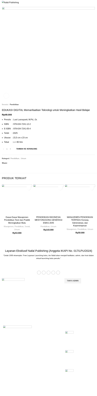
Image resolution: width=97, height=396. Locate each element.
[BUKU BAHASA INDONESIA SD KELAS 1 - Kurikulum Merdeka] (69, 338)
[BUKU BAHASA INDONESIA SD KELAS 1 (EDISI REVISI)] (69, 357)
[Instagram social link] (48, 272)
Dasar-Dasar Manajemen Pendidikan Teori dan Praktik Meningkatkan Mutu (17, 220)
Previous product (89, 104)
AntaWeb (7, 389)
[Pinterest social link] (15, 163)
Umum (23, 158)
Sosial (27, 226)
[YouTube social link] (53, 272)
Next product (94, 104)
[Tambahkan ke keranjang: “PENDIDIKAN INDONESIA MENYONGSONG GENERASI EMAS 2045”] (60, 188)
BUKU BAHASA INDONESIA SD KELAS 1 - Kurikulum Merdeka (84, 336)
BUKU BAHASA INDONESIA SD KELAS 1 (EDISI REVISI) (82, 355)
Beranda (5, 104)
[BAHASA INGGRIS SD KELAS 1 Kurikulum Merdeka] (69, 375)
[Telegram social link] (21, 163)
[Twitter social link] (12, 163)
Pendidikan (14, 104)
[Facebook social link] (10, 163)
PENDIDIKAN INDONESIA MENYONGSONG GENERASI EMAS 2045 (48, 220)
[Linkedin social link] (18, 163)
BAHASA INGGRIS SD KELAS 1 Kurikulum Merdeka (84, 373)
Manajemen (9, 226)
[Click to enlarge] (6, 95)
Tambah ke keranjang (26, 149)
